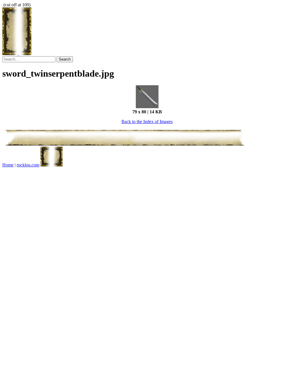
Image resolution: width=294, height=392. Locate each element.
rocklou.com (28, 164)
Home (7, 164)
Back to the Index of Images (147, 121)
